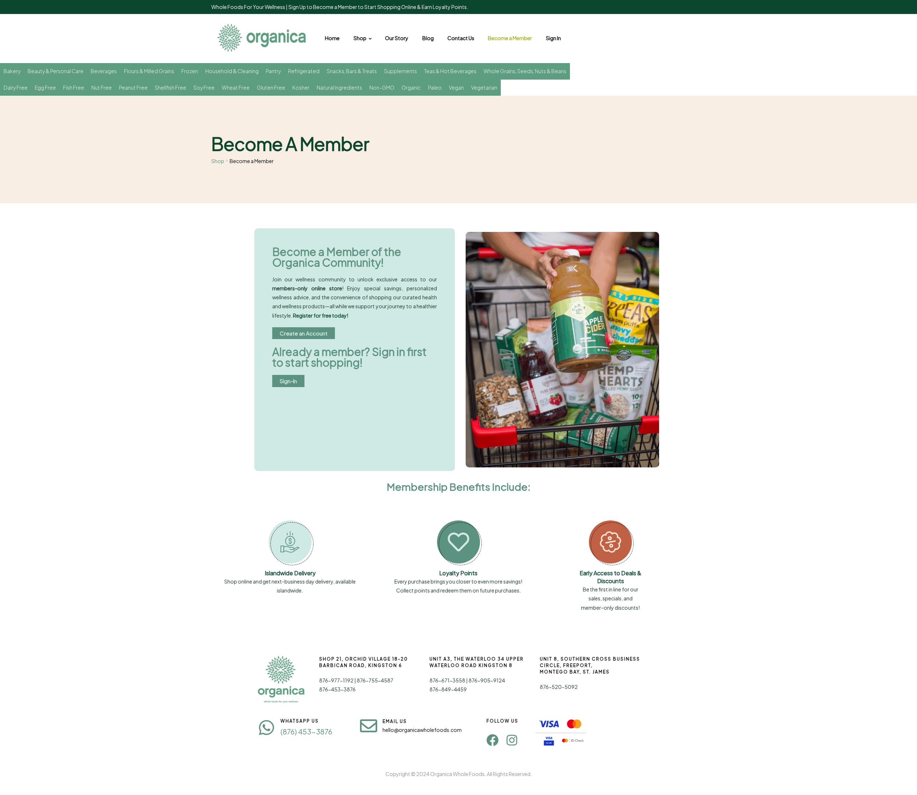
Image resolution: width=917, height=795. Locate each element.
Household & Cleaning (232, 71)
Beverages (104, 71)
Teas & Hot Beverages (450, 71)
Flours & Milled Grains (149, 71)
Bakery (12, 71)
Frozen (189, 71)
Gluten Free (271, 87)
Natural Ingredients (339, 87)
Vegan (456, 87)
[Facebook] (492, 740)
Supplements (400, 71)
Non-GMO (381, 87)
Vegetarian (484, 87)
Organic (411, 87)
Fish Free (73, 87)
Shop (217, 161)
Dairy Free (16, 87)
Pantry (273, 71)
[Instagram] (512, 740)
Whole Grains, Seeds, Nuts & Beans (525, 71)
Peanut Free (133, 87)
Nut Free (101, 87)
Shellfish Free (170, 87)
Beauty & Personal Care (55, 71)
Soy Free (204, 87)
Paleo (435, 87)
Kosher (300, 87)
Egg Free (45, 87)
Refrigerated (304, 71)
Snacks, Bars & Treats (352, 71)
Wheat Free (236, 87)
